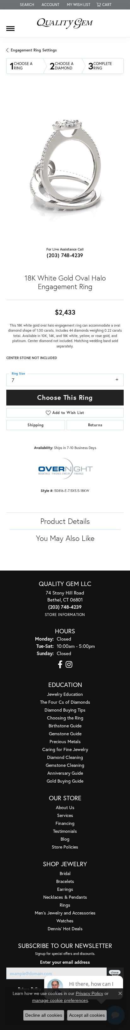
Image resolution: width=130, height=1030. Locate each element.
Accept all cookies (87, 1015)
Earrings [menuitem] (65, 889)
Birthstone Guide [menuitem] (65, 726)
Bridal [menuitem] (65, 873)
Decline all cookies (43, 1015)
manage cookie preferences (60, 1000)
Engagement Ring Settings (34, 50)
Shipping (35, 425)
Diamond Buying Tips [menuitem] (65, 710)
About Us (65, 807)
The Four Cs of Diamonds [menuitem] (65, 702)
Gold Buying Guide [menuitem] (65, 781)
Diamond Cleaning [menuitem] (65, 757)
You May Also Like (65, 538)
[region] (65, 165)
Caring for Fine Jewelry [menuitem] (65, 749)
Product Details (65, 521)
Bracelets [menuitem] (65, 881)
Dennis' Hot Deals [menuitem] (65, 929)
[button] (26, 4)
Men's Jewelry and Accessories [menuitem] (65, 913)
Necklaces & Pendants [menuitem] (65, 897)
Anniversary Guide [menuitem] (65, 773)
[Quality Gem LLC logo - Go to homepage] (65, 23)
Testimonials (65, 831)
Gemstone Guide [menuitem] (65, 734)
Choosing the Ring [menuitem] (65, 718)
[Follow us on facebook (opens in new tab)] (60, 664)
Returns (95, 425)
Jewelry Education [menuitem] (65, 694)
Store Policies (65, 847)
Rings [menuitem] (65, 905)
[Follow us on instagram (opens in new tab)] (69, 664)
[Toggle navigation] (10, 26)
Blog (65, 839)
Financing (65, 823)
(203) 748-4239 (65, 255)
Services (65, 815)
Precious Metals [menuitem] (65, 741)
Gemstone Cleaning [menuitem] (65, 765)
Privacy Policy (89, 993)
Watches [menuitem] (65, 921)
